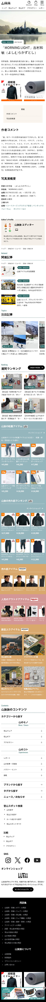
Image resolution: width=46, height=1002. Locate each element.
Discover (29, 5)
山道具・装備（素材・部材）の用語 (18, 922)
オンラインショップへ (22, 889)
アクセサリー (32, 8)
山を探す (10, 810)
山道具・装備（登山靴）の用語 (16, 915)
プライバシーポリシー (13, 961)
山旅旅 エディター (24, 224)
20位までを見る (35, 367)
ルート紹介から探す (14, 819)
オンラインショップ (35, 433)
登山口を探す (12, 814)
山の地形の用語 (10, 936)
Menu (42, 5)
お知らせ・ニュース (14, 249)
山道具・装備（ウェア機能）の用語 (18, 918)
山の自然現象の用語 (12, 939)
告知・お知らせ (28, 249)
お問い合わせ (10, 965)
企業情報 (8, 954)
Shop (36, 5)
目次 (23, 109)
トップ (4, 8)
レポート (42, 8)
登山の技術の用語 (11, 932)
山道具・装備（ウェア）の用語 (16, 911)
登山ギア (22, 8)
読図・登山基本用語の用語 (14, 929)
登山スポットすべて (14, 824)
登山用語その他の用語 (13, 943)
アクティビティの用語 (13, 925)
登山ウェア (12, 8)
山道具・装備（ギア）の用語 (15, 908)
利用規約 (8, 958)
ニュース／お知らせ (14, 796)
